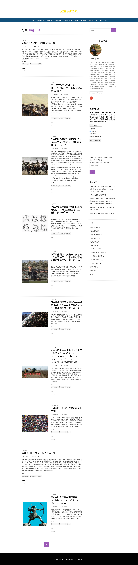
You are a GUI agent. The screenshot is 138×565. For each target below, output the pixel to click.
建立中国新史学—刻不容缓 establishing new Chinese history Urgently (65, 500)
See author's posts (96, 93)
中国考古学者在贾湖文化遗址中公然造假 (102, 213)
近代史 (76, 20)
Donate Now (95, 140)
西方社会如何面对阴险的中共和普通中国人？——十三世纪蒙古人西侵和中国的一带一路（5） (66, 305)
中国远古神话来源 (96, 256)
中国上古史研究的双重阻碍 (98, 195)
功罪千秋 (91, 20)
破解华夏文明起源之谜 (69, 6)
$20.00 (93, 134)
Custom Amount (96, 136)
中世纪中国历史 (59, 20)
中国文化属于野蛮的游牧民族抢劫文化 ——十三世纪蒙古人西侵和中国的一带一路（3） (66, 209)
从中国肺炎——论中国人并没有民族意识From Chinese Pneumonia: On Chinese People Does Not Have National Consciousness (66, 356)
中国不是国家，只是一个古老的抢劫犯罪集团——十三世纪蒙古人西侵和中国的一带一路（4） (66, 257)
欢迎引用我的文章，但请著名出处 (38, 453)
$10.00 (93, 131)
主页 (33, 20)
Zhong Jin (94, 59)
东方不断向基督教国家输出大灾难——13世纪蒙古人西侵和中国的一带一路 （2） (66, 142)
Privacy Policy (80, 559)
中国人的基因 (95, 249)
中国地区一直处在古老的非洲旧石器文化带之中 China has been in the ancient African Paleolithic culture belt (102, 189)
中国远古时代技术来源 (98, 252)
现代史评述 (83, 20)
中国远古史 (49, 20)
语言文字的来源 (96, 263)
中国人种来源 (40, 20)
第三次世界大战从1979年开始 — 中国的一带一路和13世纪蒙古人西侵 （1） (66, 88)
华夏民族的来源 (96, 260)
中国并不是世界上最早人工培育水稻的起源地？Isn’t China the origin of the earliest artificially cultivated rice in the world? (102, 201)
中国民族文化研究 (95, 234)
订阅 (106, 20)
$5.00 (93, 129)
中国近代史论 (68, 20)
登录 (101, 20)
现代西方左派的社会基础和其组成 (38, 43)
